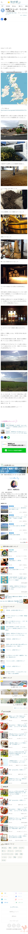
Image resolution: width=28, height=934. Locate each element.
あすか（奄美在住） (23, 15)
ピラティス (18, 851)
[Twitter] (5, 20)
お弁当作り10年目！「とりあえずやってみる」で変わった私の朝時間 (15, 672)
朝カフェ (20, 896)
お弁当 (15, 847)
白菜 (16, 854)
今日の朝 (20, 893)
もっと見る (23, 542)
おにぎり (21, 847)
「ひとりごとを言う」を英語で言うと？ (15, 660)
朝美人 (5, 899)
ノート (19, 857)
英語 (10, 847)
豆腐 (21, 854)
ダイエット (10, 851)
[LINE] (8, 438)
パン (10, 857)
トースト (4, 857)
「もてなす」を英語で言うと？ (13, 666)
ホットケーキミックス (7, 854)
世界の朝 (6, 902)
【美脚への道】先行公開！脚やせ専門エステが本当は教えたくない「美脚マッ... (14, 645)
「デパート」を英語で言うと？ (13, 650)
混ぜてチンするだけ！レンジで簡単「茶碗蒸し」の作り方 (14, 616)
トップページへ (14, 907)
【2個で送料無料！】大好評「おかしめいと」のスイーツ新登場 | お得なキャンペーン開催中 (16, 628)
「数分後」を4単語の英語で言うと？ (14, 610)
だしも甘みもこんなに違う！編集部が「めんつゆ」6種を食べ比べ (16, 656)
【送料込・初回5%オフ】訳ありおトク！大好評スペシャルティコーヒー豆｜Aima (16, 634)
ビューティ (20, 899)
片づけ (3, 860)
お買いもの (20, 902)
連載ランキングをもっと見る (20, 708)
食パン (3, 851)
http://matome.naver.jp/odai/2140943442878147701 (14, 110)
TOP (5, 893)
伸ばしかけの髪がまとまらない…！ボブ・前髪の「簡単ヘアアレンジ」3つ (16, 622)
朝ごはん (4, 847)
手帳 (15, 857)
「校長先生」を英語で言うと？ (13, 639)
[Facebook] (2, 20)
